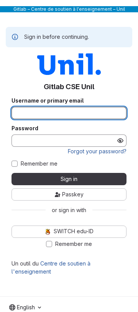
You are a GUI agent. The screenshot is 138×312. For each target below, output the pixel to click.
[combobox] (25, 307)
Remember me (39, 164)
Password (25, 128)
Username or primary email (48, 101)
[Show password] (120, 140)
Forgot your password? (97, 151)
